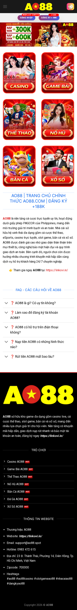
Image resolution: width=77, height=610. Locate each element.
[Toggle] (6, 303)
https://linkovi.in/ (57, 270)
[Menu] (5, 6)
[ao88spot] (38, 6)
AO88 (6, 416)
